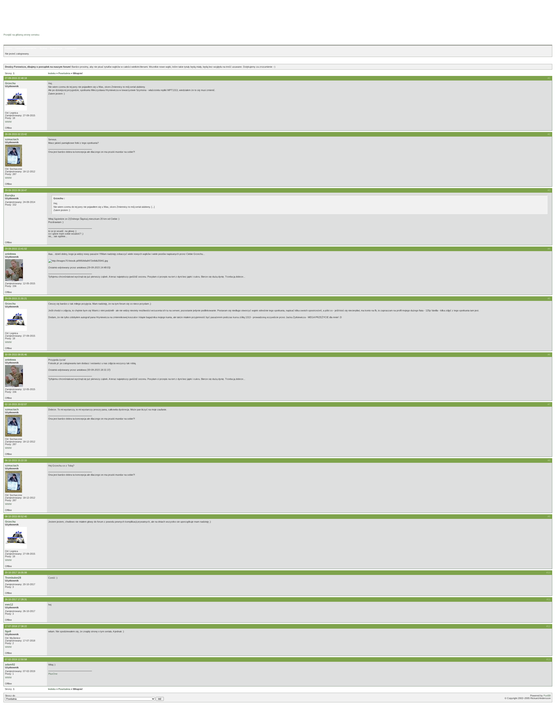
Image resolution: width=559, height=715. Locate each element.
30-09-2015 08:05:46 (16, 354)
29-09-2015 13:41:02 (16, 248)
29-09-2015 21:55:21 (16, 298)
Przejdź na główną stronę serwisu (21, 34)
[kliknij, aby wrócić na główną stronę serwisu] (38, 13)
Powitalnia (64, 73)
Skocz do (10, 695)
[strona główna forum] (20, 30)
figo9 (8, 631)
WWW (8, 121)
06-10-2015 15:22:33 (16, 460)
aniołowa (10, 253)
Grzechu (10, 83)
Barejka (10, 195)
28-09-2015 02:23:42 (16, 134)
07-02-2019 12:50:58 (16, 659)
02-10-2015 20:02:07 (16, 404)
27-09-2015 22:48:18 (16, 78)
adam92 (10, 664)
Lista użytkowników (26, 48)
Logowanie (71, 48)
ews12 (9, 604)
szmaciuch (12, 139)
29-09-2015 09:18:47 (16, 190)
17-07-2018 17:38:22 (16, 626)
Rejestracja (56, 48)
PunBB (547, 695)
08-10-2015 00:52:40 (16, 516)
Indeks (8, 48)
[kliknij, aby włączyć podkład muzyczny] (15, 709)
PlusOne (52, 673)
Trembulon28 (13, 577)
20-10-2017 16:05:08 (16, 572)
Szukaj (43, 48)
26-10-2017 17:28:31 (16, 599)
